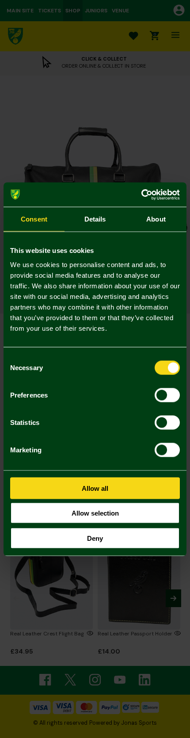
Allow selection (95, 513)
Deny (95, 538)
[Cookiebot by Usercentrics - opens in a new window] (141, 194)
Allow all (95, 488)
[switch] (167, 395)
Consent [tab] (34, 219)
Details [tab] (95, 219)
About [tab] (156, 219)
